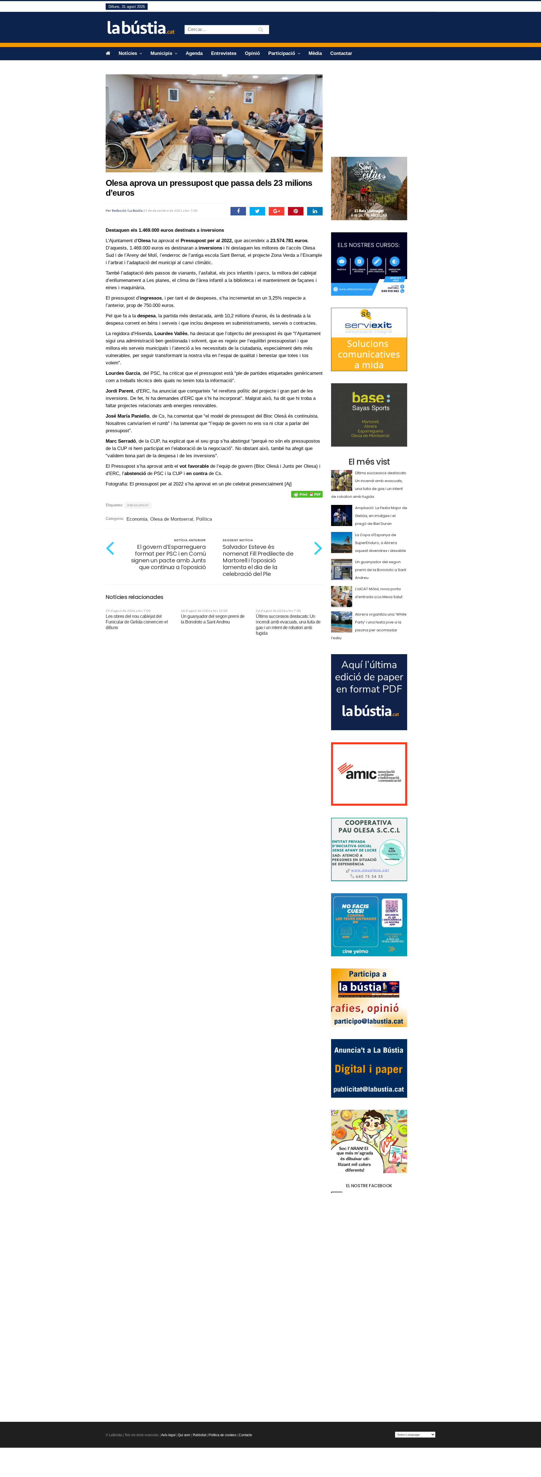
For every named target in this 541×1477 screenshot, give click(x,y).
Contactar (341, 53)
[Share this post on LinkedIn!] (315, 211)
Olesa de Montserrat (171, 519)
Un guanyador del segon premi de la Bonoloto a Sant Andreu (380, 569)
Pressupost (138, 505)
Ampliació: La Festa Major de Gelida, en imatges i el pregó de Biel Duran (381, 515)
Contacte (245, 1435)
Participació (282, 53)
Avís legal (168, 1435)
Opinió (252, 53)
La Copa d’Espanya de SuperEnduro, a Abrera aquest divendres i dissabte (380, 542)
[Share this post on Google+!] (276, 211)
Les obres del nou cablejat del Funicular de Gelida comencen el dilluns (137, 622)
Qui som (184, 1435)
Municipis (162, 53)
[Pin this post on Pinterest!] (295, 211)
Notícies (128, 53)
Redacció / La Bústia (127, 210)
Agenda (194, 53)
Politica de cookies (222, 1435)
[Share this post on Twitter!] (257, 211)
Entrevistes (223, 53)
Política (204, 519)
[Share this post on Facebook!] (238, 211)
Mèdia (315, 53)
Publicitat (199, 1435)
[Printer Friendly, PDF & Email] (307, 494)
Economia (137, 519)
